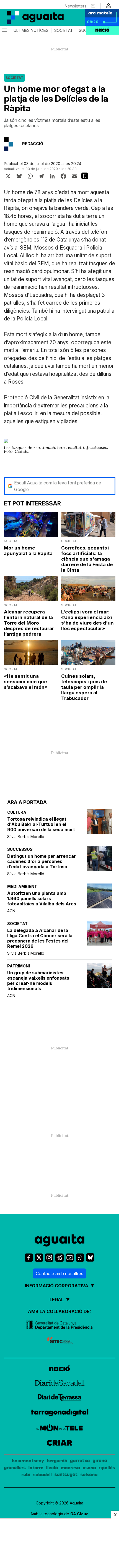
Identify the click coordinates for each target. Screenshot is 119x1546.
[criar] (59, 1443)
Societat (63, 30)
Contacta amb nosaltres (59, 1273)
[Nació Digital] (27, 17)
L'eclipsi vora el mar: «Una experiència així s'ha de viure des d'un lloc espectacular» (87, 620)
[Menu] (4, 30)
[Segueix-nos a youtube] (70, 1257)
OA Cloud (79, 1513)
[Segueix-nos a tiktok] (80, 1257)
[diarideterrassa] (59, 1398)
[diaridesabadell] (60, 1383)
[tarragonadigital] (60, 1413)
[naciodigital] (59, 1369)
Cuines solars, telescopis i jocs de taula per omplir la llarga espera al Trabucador (84, 687)
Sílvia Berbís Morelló (25, 836)
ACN (11, 910)
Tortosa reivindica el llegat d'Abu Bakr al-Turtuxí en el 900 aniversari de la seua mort (41, 824)
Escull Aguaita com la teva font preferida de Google (57, 486)
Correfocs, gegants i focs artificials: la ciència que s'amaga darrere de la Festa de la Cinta (87, 559)
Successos (20, 849)
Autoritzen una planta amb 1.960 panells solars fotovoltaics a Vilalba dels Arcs (41, 898)
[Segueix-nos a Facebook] (29, 1257)
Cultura (16, 812)
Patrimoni (18, 966)
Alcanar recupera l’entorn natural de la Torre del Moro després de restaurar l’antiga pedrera (29, 623)
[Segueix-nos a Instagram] (49, 1257)
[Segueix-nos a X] (39, 1257)
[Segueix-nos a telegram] (59, 1257)
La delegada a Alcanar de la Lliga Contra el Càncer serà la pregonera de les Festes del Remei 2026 (40, 938)
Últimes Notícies (31, 30)
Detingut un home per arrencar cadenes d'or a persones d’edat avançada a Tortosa (41, 861)
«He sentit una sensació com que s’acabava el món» (26, 681)
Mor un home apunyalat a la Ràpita (28, 550)
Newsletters (75, 6)
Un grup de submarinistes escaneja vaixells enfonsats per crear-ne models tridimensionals (38, 980)
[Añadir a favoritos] (84, 176)
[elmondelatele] (60, 1428)
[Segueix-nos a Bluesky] (90, 1257)
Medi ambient (22, 886)
